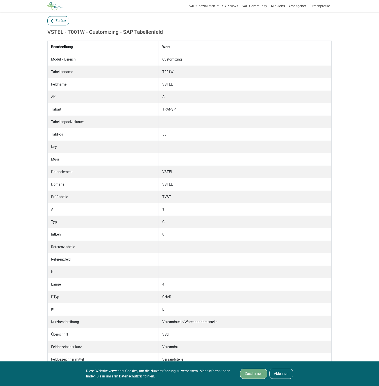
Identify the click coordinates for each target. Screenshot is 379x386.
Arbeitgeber (297, 6)
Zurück (60, 21)
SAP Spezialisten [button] (202, 6)
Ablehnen (281, 374)
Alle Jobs (278, 6)
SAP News (230, 6)
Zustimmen (254, 374)
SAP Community (254, 6)
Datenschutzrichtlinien (136, 376)
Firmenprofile (319, 6)
